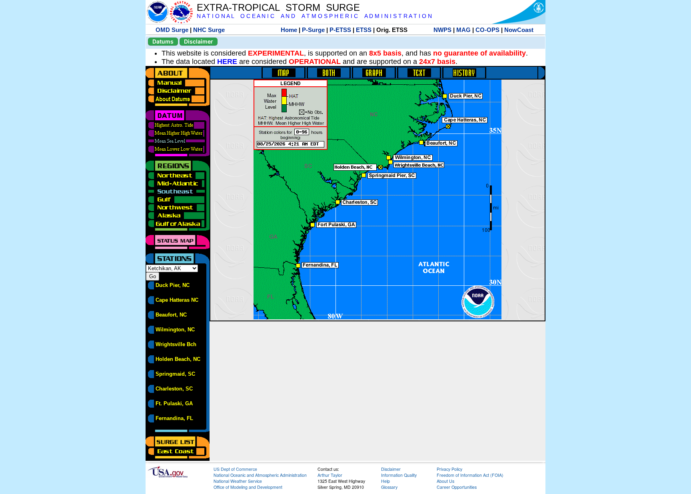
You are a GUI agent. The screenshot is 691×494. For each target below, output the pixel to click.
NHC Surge (209, 29)
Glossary (389, 487)
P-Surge (313, 29)
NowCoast (518, 29)
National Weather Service (238, 481)
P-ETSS (340, 29)
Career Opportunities (457, 487)
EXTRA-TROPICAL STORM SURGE (278, 7)
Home (289, 29)
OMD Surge (172, 29)
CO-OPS (487, 29)
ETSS (363, 29)
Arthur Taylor (330, 475)
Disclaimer (198, 41)
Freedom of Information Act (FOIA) (470, 475)
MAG (463, 29)
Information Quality (399, 475)
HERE (227, 62)
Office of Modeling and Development (248, 487)
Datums (163, 41)
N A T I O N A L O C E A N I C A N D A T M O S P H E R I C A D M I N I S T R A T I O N (314, 16)
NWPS (442, 29)
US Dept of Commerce (235, 469)
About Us (445, 481)
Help (385, 481)
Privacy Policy (449, 469)
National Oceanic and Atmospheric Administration (260, 475)
